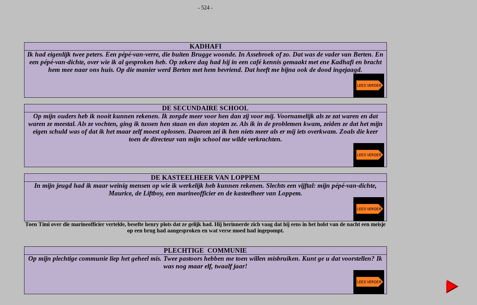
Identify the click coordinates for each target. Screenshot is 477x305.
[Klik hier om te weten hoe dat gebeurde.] (368, 292)
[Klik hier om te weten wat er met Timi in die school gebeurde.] (368, 165)
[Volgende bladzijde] (452, 292)
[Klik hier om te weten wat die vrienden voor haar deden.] (368, 219)
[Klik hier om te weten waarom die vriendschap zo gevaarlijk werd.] (368, 95)
